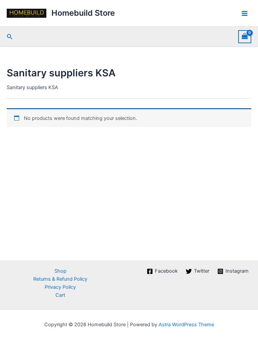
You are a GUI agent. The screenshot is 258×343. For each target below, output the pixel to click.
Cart (60, 295)
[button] (10, 36)
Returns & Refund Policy (60, 279)
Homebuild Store (83, 13)
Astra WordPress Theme (186, 325)
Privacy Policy (60, 287)
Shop (60, 271)
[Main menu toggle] (244, 13)
